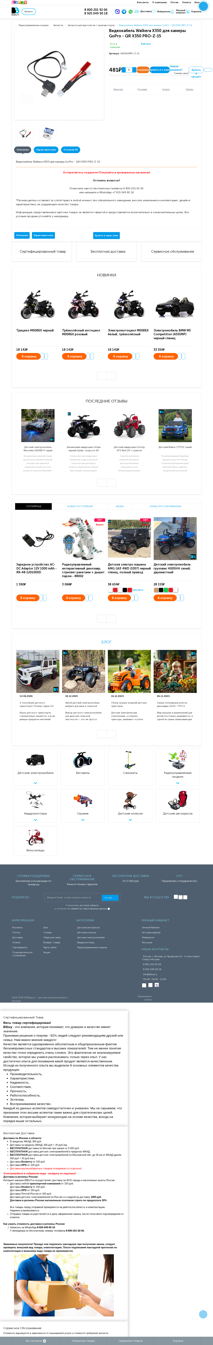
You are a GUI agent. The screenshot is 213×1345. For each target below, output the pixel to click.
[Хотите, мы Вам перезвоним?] (203, 6)
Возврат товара (51, 942)
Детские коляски (86, 932)
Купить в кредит (196, 70)
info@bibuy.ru (150, 974)
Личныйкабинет (181, 11)
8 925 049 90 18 (152, 969)
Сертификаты (19, 947)
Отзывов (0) (71, 149)
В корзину (29, 356)
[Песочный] (156, 590)
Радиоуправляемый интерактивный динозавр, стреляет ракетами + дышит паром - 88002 (83, 570)
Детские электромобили (91, 937)
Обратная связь (52, 937)
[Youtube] (185, 897)
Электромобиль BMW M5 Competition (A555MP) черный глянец (172, 334)
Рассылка (147, 942)
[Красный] (170, 590)
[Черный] (125, 590)
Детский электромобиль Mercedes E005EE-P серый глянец (37, 449)
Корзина (196, 11)
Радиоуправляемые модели (92, 947)
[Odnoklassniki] (181, 897)
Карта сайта (49, 947)
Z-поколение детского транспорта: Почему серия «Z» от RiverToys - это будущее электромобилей (37, 704)
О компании (159, 2)
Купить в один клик (106, 235)
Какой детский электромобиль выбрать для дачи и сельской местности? (82, 704)
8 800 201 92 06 (152, 964)
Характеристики (46, 149)
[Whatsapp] (131, 11)
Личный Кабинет (151, 927)
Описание (23, 149)
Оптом (174, 2)
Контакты (143, 2)
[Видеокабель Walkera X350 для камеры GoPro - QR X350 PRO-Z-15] (60, 74)
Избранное (163, 11)
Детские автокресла (88, 927)
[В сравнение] (46, 356)
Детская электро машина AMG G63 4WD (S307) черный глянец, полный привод (129, 568)
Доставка (146, 11)
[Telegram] (124, 11)
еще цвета (138, 590)
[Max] (118, 11)
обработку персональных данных (88, 908)
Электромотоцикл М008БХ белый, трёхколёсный (128, 332)
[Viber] (157, 985)
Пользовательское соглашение (22, 954)
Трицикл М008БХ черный (35, 330)
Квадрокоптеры (85, 942)
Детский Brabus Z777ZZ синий (175, 447)
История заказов (151, 932)
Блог (197, 2)
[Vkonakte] (176, 897)
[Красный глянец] (115, 590)
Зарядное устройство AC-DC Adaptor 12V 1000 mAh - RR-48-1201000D (36, 568)
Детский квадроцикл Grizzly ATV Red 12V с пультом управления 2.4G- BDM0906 (129, 449)
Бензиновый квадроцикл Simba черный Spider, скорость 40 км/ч (84, 449)
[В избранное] (208, 70)
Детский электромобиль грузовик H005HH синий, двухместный (172, 568)
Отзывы (47, 932)
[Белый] (110, 590)
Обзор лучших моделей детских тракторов (129, 704)
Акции (46, 952)
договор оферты (89, 905)
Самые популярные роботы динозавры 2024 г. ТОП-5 (172, 704)
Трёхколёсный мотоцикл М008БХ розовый (81, 332)
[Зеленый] (166, 590)
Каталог (28, 11)
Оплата (186, 2)
